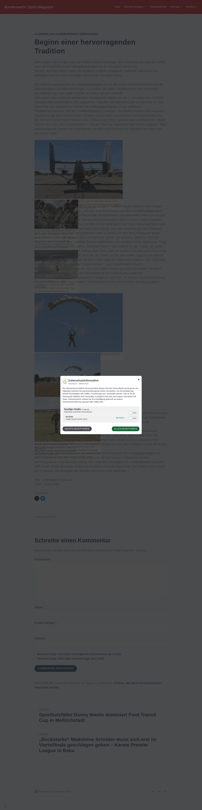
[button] (130, 413)
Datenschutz (83, 384)
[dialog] (101, 405)
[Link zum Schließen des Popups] (138, 380)
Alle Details (120, 418)
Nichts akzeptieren (77, 429)
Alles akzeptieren (125, 429)
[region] (101, 414)
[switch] (133, 412)
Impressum (72, 384)
